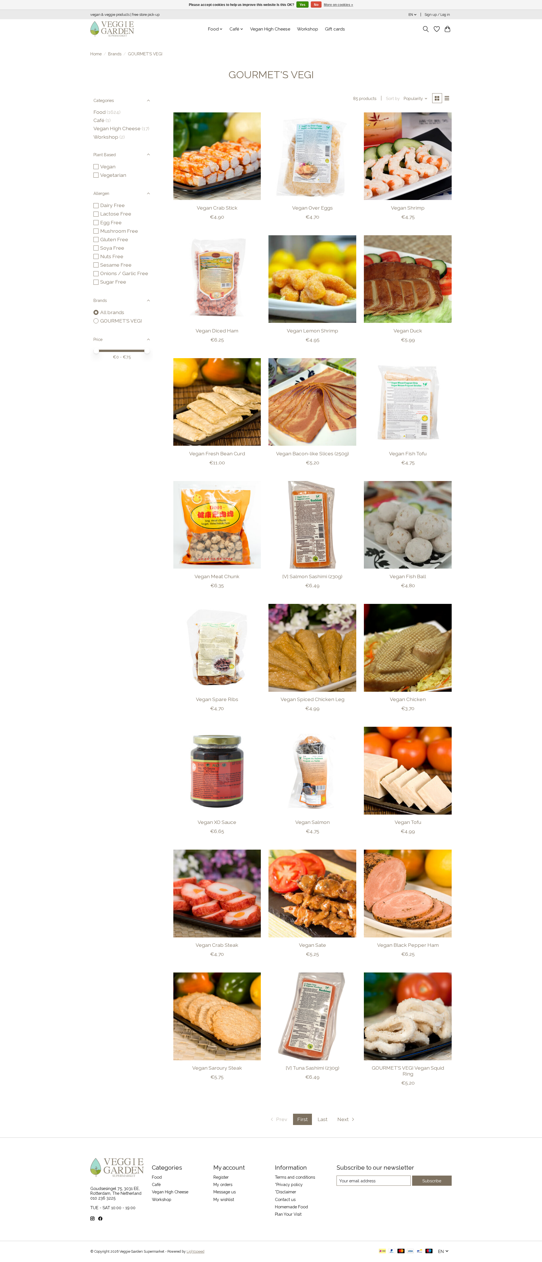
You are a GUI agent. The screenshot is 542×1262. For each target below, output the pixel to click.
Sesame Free (116, 265)
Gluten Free (114, 239)
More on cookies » (338, 5)
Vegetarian (113, 175)
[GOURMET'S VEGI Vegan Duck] (407, 279)
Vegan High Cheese (270, 29)
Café (98, 120)
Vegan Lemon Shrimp (312, 331)
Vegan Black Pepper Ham (408, 945)
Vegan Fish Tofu (408, 453)
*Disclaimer (285, 1191)
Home (96, 53)
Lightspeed (195, 1252)
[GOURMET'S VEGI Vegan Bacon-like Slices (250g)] (312, 402)
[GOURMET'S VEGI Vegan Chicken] (407, 647)
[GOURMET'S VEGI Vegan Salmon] (312, 770)
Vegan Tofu (408, 822)
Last (322, 1119)
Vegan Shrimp (408, 208)
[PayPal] (391, 1251)
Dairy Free (112, 205)
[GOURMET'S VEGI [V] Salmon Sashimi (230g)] (312, 525)
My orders (222, 1184)
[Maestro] (429, 1251)
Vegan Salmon (312, 822)
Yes (302, 5)
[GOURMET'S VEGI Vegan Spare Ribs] (217, 647)
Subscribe (431, 1180)
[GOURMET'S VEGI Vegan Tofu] (407, 770)
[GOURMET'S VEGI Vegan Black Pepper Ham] (407, 893)
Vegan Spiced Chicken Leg (312, 699)
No (316, 5)
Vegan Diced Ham (217, 331)
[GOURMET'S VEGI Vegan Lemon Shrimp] (312, 279)
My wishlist (223, 1199)
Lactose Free (115, 214)
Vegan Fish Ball (408, 576)
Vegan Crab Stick (217, 208)
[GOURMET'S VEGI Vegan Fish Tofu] (407, 402)
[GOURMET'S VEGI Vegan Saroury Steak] (217, 1016)
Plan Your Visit (288, 1214)
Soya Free (112, 248)
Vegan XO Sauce (217, 822)
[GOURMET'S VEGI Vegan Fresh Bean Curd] (217, 402)
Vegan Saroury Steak (217, 1068)
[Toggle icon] (426, 29)
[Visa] (410, 1251)
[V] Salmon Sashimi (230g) (312, 576)
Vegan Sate (312, 945)
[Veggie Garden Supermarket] (112, 29)
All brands (112, 312)
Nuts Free (111, 256)
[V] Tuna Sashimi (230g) (312, 1068)
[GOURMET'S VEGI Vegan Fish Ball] (407, 525)
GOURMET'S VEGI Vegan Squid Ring (408, 1071)
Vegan (107, 166)
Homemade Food (291, 1206)
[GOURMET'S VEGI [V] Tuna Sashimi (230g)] (312, 1016)
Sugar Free (113, 282)
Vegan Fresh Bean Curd (217, 453)
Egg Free (111, 222)
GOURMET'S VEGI (121, 321)
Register (221, 1177)
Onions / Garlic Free (124, 273)
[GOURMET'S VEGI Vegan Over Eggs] (312, 156)
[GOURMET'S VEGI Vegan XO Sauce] (217, 770)
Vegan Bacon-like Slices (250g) (312, 453)
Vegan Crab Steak (217, 945)
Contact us (285, 1199)
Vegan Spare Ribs (217, 699)
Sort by (393, 98)
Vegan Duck (408, 331)
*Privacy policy (289, 1184)
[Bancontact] (419, 1251)
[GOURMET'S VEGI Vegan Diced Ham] (217, 279)
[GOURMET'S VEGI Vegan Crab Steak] (217, 893)
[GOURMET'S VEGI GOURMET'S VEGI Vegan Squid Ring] (407, 1016)
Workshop (307, 29)
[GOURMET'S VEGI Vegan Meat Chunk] (217, 525)
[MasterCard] (401, 1251)
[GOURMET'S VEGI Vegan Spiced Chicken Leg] (312, 647)
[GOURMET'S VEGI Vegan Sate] (312, 893)
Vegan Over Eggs (312, 208)
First (302, 1119)
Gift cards (335, 29)
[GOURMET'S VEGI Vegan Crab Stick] (217, 156)
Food (99, 112)
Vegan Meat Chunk (216, 576)
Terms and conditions (295, 1177)
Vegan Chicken (408, 699)
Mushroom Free (119, 231)
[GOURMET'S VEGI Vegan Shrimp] (407, 156)
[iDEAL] (382, 1251)
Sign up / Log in (437, 15)
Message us (224, 1191)
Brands (114, 53)
